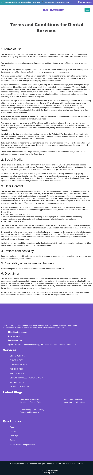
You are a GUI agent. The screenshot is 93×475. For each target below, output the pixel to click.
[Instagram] (13, 451)
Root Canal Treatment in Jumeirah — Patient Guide (74, 401)
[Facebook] (6, 451)
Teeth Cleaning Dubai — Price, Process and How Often (32, 411)
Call (46, 10)
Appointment (58, 10)
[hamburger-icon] (87, 10)
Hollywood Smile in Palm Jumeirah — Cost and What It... (32, 401)
